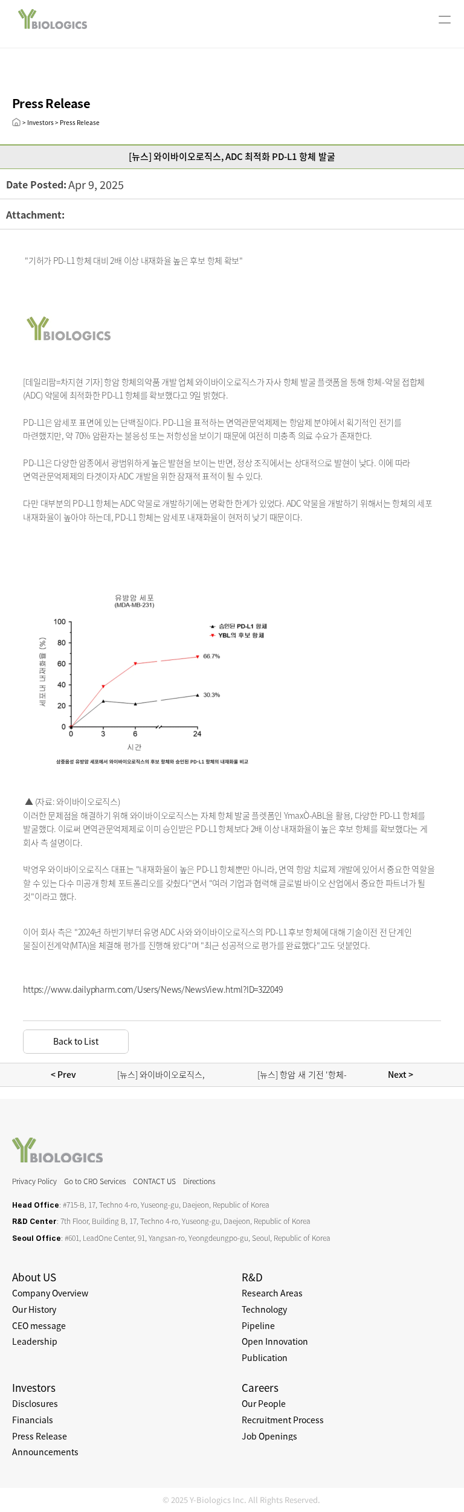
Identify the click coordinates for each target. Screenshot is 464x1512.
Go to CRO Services (95, 1181)
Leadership (34, 1341)
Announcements (45, 1452)
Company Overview (50, 1293)
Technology (264, 1309)
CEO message (39, 1325)
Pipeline (258, 1325)
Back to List (75, 1041)
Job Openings (269, 1436)
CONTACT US (154, 1181)
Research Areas (272, 1293)
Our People (264, 1403)
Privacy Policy (34, 1181)
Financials (32, 1420)
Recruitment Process (283, 1420)
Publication (265, 1357)
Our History (34, 1309)
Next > (399, 1074)
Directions (199, 1181)
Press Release (39, 1436)
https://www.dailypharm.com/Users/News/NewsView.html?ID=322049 (152, 989)
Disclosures (35, 1403)
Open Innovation (275, 1341)
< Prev (64, 1074)
